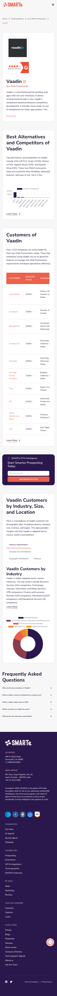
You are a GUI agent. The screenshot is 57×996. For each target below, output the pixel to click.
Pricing (8, 930)
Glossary (9, 943)
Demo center (11, 947)
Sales (7, 886)
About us (9, 960)
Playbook (9, 842)
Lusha (7, 916)
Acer (11, 429)
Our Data (9, 829)
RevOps (8, 894)
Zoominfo (9, 908)
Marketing (9, 890)
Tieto (11, 388)
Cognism (9, 912)
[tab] (18, 544)
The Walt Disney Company (13, 375)
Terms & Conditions (32, 982)
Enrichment (10, 859)
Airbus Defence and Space (14, 416)
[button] (53, 4)
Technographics (17, 18)
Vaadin (5, 23)
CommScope (14, 294)
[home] (13, 5)
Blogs (7, 934)
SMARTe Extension (13, 873)
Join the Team (11, 964)
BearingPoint (14, 326)
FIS (10, 401)
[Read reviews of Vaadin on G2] (17, 67)
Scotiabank (13, 311)
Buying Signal (11, 838)
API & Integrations (13, 864)
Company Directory (13, 951)
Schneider (13, 361)
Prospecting (10, 855)
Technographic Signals (15, 956)
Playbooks (9, 938)
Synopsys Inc (14, 343)
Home (4, 18)
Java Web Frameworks (36, 18)
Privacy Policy (47, 982)
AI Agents (9, 833)
